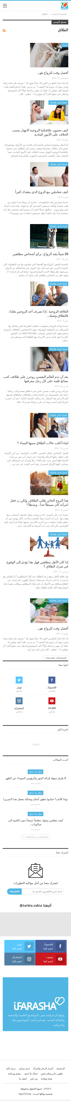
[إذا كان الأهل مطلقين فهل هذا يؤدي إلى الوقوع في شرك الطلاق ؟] (49, 544)
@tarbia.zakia (31, 905)
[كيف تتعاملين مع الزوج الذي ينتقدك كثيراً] (49, 174)
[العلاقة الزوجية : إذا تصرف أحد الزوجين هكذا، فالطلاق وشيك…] (49, 294)
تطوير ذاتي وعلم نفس (52, 1073)
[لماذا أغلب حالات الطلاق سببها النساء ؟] (49, 425)
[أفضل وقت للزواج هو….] (49, 55)
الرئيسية (60, 1068)
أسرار (64, 45)
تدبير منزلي (24, 1068)
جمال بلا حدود (35, 772)
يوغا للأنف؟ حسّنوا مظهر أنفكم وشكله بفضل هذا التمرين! (35, 799)
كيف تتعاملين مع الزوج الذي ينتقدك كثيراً (41, 192)
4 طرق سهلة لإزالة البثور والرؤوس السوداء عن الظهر (35, 778)
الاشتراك (14, 891)
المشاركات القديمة (56, 658)
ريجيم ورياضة (14, 1073)
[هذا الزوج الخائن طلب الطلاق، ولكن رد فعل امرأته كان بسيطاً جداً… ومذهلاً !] (49, 482)
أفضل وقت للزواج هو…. (52, 73)
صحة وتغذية (46, 1078)
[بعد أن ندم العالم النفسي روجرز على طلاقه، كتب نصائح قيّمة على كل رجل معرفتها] (49, 359)
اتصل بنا (23, 1078)
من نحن (34, 1078)
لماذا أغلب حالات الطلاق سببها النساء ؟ (42, 443)
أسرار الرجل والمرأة (58, 103)
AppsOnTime (24, 1093)
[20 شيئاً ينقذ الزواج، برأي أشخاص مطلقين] (49, 236)
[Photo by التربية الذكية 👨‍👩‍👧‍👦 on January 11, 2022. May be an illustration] (59, 924)
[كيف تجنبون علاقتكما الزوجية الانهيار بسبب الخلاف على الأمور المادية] (49, 112)
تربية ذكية (11, 1068)
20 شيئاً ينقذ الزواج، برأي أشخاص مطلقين (40, 254)
